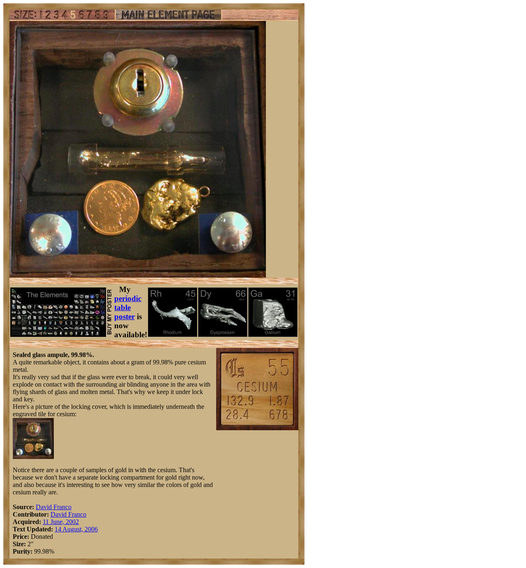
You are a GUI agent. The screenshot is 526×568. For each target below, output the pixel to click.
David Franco (54, 506)
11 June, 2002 (61, 521)
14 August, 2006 (76, 529)
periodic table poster (127, 307)
